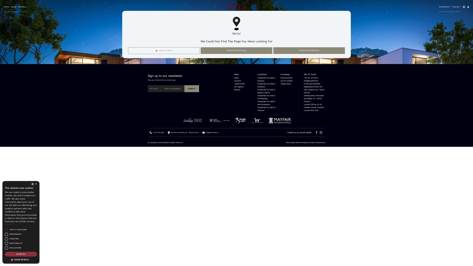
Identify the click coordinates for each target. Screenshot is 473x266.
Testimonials (239, 84)
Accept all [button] (21, 254)
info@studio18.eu (311, 81)
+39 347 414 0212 (311, 78)
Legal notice (286, 84)
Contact (456, 7)
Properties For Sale (236, 50)
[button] (21, 259)
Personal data (286, 78)
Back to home (165, 51)
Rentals (22, 7)
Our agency (444, 7)
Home (6, 7)
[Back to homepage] (236, 7)
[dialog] (20, 222)
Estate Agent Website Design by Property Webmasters (305, 142)
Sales (13, 7)
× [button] (36, 184)
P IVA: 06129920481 (312, 84)
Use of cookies (287, 81)
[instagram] (321, 132)
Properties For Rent (309, 50)
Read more (9, 224)
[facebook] (316, 132)
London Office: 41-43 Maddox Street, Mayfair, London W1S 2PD (314, 107)
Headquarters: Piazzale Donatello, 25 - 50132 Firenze (313, 99)
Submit (191, 88)
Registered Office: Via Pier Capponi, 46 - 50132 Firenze (314, 90)
